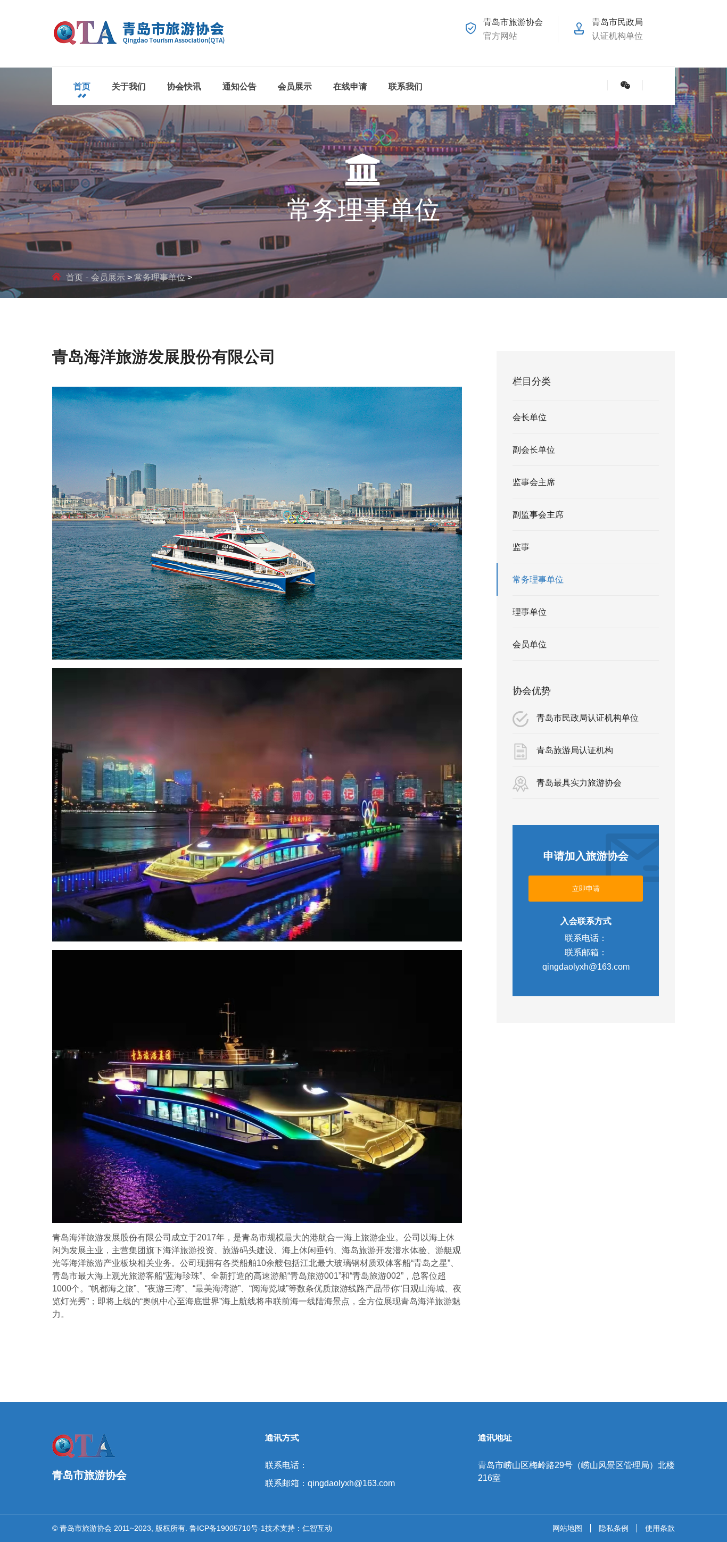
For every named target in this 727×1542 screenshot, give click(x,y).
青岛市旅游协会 (86, 1528)
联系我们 (406, 86)
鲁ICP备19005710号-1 (227, 1528)
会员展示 (295, 86)
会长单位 (530, 417)
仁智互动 (317, 1528)
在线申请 (350, 86)
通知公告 (239, 86)
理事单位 (530, 611)
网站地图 (567, 1528)
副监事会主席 (538, 514)
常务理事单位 (159, 277)
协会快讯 (184, 86)
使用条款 (660, 1528)
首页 (81, 86)
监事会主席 (534, 482)
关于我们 (129, 86)
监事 (521, 547)
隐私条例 (614, 1528)
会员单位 (530, 644)
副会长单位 (534, 449)
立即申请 (586, 889)
